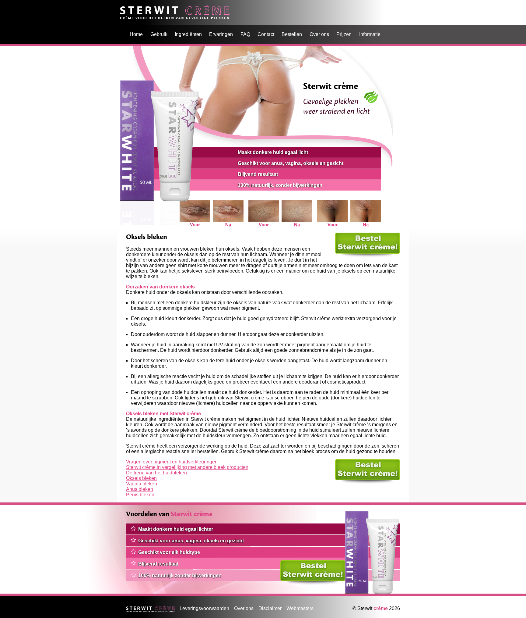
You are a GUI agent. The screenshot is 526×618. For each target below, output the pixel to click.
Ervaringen (221, 34)
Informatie (369, 34)
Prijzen (344, 34)
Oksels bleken (141, 478)
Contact (266, 34)
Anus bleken (139, 489)
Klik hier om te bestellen (361, 235)
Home (126, 7)
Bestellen (292, 34)
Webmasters (300, 608)
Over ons (319, 34)
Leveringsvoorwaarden (204, 608)
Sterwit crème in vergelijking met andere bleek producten (187, 467)
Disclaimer (270, 608)
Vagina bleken (141, 483)
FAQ (245, 34)
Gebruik (158, 34)
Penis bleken (140, 494)
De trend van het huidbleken (156, 472)
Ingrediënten (188, 34)
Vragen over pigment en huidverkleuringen (172, 461)
